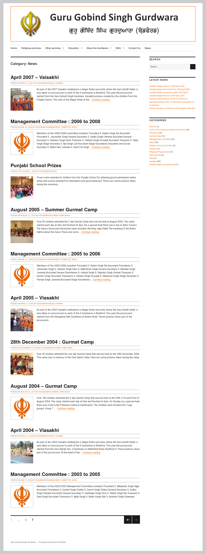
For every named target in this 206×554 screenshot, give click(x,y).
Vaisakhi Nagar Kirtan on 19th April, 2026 (166, 86)
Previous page (128, 523)
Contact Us (134, 48)
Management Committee (59, 127)
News (148, 48)
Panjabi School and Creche (161, 145)
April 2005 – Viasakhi (35, 297)
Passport (153, 149)
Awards (152, 126)
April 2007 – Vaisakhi (35, 77)
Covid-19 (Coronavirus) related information (167, 130)
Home (14, 48)
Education (73, 48)
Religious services (31, 48)
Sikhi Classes (155, 155)
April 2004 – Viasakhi (35, 430)
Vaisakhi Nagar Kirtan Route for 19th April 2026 (169, 89)
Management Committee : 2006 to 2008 (55, 121)
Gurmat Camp (57, 215)
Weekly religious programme (161, 164)
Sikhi (118, 48)
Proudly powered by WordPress (52, 542)
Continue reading (101, 99)
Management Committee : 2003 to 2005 (55, 474)
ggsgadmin (41, 83)
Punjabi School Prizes (36, 165)
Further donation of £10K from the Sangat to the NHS (172, 108)
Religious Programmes (159, 152)
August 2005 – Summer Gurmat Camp (54, 209)
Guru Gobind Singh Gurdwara (23, 542)
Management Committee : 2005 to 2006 (55, 253)
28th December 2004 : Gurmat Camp (52, 341)
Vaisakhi (59, 83)
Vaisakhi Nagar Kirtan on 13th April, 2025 (166, 95)
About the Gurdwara (97, 48)
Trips (151, 158)
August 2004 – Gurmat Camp (44, 385)
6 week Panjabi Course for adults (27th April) (168, 92)
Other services (53, 48)
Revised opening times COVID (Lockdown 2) (168, 99)
